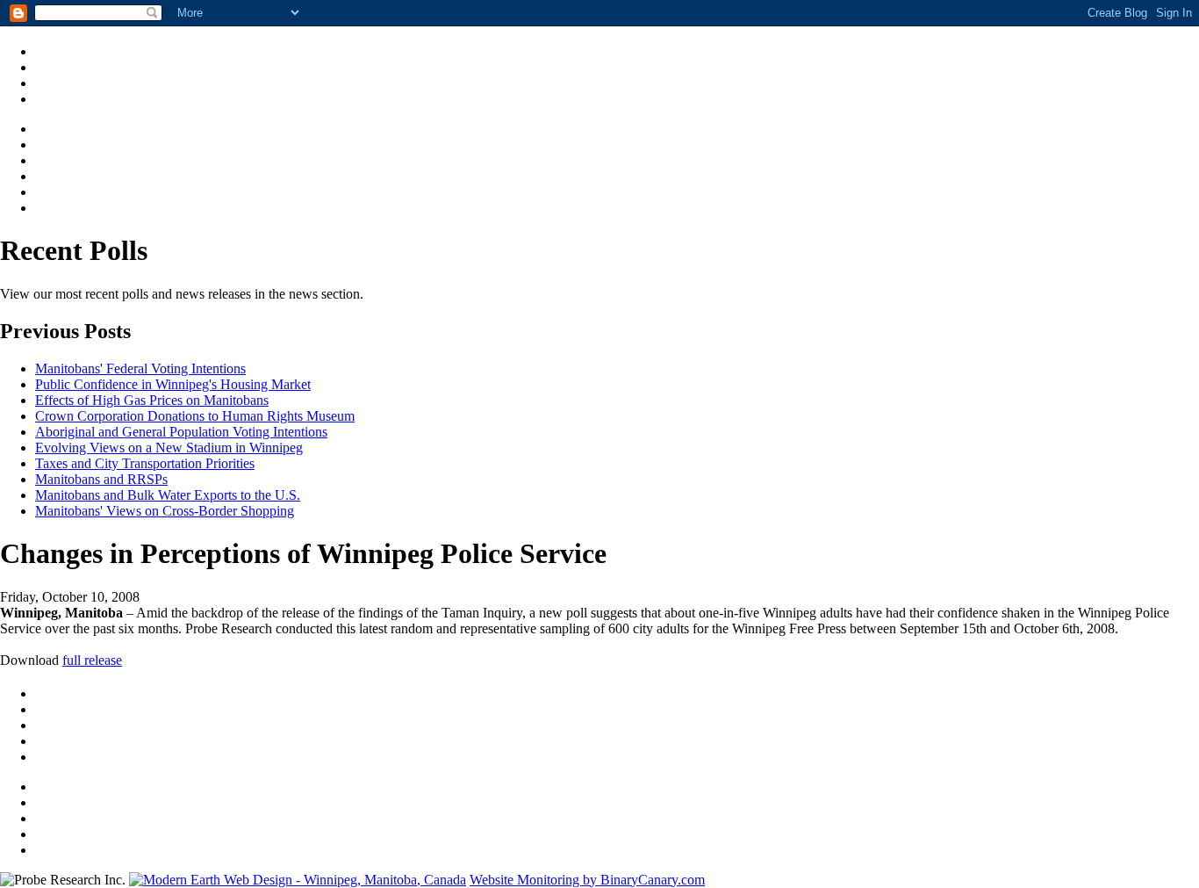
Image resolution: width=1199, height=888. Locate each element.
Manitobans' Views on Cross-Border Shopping (164, 510)
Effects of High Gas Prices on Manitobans (152, 400)
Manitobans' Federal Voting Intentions (140, 368)
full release (92, 660)
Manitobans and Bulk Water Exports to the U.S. (167, 494)
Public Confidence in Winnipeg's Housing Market (173, 384)
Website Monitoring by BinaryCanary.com (587, 879)
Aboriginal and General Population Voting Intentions (181, 431)
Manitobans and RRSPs (101, 479)
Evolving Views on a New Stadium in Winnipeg (169, 447)
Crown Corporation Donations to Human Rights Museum (195, 415)
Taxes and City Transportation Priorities (145, 463)
